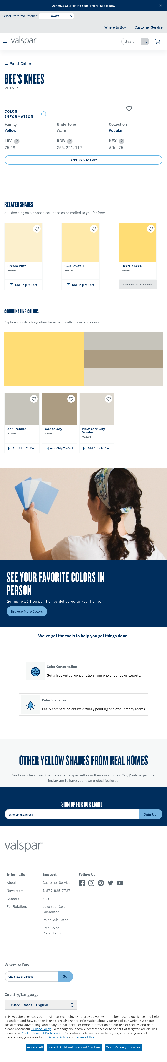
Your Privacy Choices (123, 1047)
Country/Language (22, 994)
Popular (116, 130)
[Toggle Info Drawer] (100, 114)
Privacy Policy (41, 1029)
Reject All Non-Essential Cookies (74, 1047)
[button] (5, 41)
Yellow (10, 130)
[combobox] (131, 41)
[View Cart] (157, 41)
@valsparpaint (139, 775)
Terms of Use (84, 1037)
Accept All (35, 1047)
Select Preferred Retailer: (20, 16)
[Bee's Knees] (128, 108)
